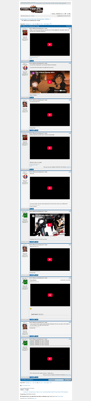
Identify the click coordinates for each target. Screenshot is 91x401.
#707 (70, 244)
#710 (70, 339)
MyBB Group (34, 398)
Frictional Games (39, 3)
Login (29, 15)
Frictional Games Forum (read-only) (28, 19)
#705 (70, 172)
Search (53, 13)
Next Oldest (24, 379)
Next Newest (30, 379)
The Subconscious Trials (34, 57)
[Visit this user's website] (31, 130)
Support (59, 3)
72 (39, 382)
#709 (70, 322)
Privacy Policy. (60, 396)
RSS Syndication (64, 392)
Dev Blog (52, 3)
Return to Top (39, 392)
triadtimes (68, 167)
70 (35, 382)
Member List (60, 13)
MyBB (26, 398)
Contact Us (25, 392)
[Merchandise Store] (64, 3)
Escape (31, 58)
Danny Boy (68, 374)
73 (41, 382)
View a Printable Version (26, 385)
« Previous (27, 382)
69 (33, 382)
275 (44, 382)
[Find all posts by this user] (31, 61)
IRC (65, 13)
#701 (70, 28)
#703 (70, 100)
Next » (48, 382)
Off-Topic (47, 19)
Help (69, 13)
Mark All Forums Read (55, 392)
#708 (70, 278)
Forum (44, 3)
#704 (70, 133)
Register (32, 15)
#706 (70, 211)
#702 (70, 63)
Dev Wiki (56, 3)
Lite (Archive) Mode (47, 392)
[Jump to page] (51, 24)
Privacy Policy (47, 3)
